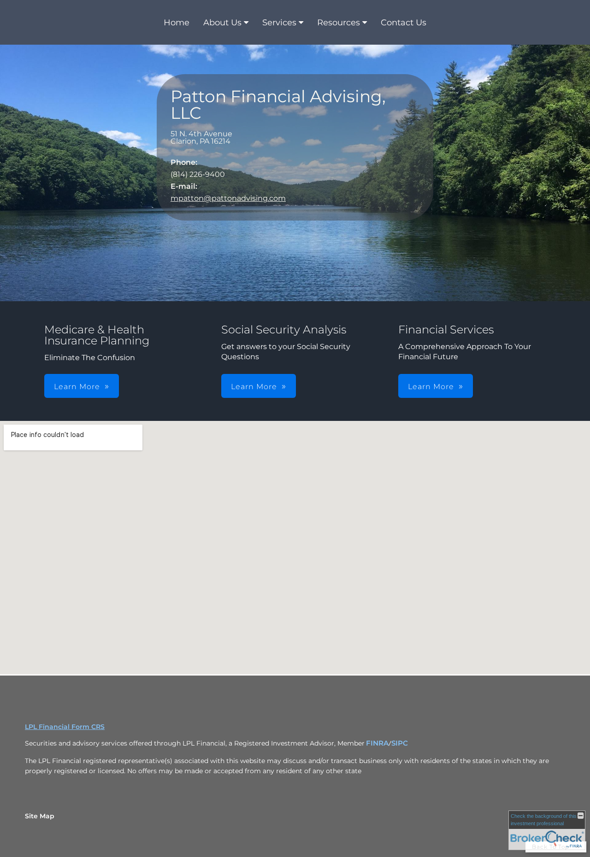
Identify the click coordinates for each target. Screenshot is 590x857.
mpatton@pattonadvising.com (228, 198)
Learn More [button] (77, 386)
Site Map (39, 816)
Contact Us (403, 22)
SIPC (399, 743)
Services (279, 22)
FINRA (377, 743)
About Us (222, 22)
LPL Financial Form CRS (65, 727)
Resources (338, 22)
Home (176, 22)
